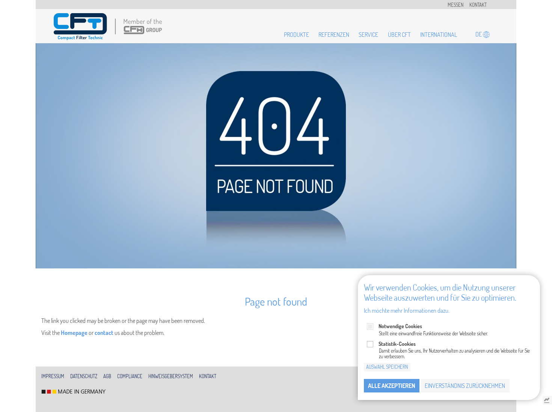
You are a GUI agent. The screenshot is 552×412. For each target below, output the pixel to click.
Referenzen (333, 34)
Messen (455, 5)
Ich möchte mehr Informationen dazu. (406, 310)
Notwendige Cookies (400, 326)
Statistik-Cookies (397, 343)
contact (104, 332)
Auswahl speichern (387, 367)
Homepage (74, 332)
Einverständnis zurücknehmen (465, 385)
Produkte (296, 34)
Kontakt (478, 5)
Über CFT (399, 34)
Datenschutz (83, 376)
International (438, 34)
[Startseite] (108, 26)
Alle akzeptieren (391, 385)
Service (368, 34)
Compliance (129, 376)
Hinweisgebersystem (170, 376)
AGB (107, 376)
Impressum (52, 376)
